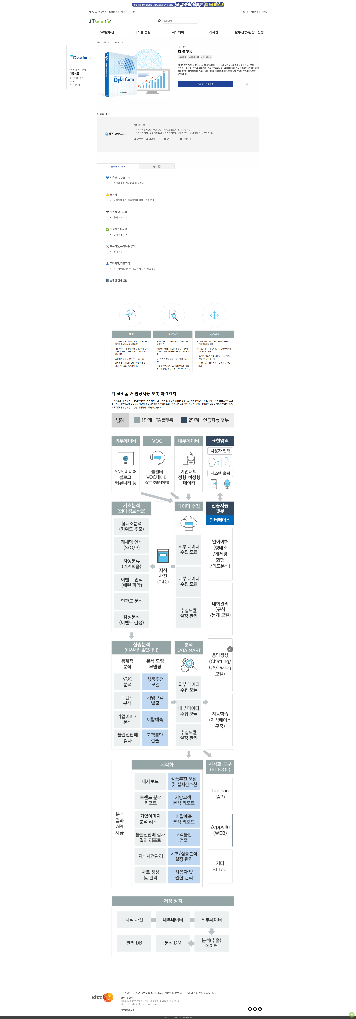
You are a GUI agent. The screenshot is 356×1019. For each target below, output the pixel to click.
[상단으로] (352, 1015)
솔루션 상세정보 (118, 166)
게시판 (213, 32)
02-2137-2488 (99, 11)
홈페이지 (76, 84)
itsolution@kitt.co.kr (123, 11)
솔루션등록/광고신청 (249, 32)
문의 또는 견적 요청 (205, 84)
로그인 (245, 11)
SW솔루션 (107, 32)
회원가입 (254, 11)
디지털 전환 (142, 32)
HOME (264, 11)
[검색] (159, 20)
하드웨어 (178, 32)
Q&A (156, 166)
